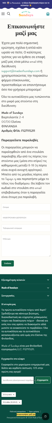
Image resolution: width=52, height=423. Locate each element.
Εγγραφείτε (42, 380)
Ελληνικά (7, 394)
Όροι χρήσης (34, 411)
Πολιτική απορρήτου (18, 411)
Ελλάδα (10, 402)
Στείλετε (7, 263)
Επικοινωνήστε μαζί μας (26, 414)
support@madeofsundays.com (20, 71)
